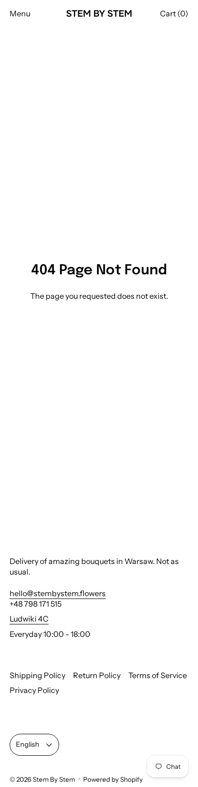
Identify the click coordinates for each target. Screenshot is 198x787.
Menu (20, 13)
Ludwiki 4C (29, 618)
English (27, 744)
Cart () (174, 13)
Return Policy (97, 675)
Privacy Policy (34, 690)
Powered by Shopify (113, 779)
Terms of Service (157, 675)
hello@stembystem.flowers (58, 593)
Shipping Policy (37, 675)
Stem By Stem (54, 779)
